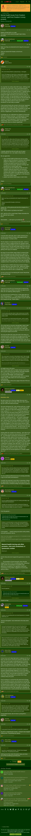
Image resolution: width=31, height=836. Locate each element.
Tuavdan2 (6, 780)
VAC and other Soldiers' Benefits (14, 780)
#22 (29, 44)
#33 (29, 583)
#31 (29, 462)
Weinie (3, 21)
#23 (29, 66)
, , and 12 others (13, 453)
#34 (29, 610)
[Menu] (2, 1)
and (7, 183)
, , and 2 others (13, 124)
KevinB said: (4, 748)
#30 (29, 394)
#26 (29, 233)
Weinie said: (4, 137)
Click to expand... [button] (15, 81)
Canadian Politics (14, 788)
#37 (29, 724)
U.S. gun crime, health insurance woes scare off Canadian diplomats (15, 786)
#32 (29, 495)
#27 (29, 286)
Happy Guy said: (5, 69)
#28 (29, 308)
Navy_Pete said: (5, 703)
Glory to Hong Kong (13, 411)
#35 (29, 655)
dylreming (6, 773)
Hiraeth (5, 794)
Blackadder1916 (7, 788)
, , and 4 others (11, 691)
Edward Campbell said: (6, 465)
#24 (29, 134)
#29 (29, 351)
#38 (29, 745)
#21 (29, 30)
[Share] (27, 30)
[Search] (29, 1)
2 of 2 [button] (19, 761)
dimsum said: (4, 498)
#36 (29, 700)
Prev (15, 761)
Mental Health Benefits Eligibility (13, 793)
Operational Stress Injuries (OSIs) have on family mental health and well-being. (16, 778)
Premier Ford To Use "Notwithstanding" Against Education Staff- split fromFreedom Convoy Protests (16, 800)
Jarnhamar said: (5, 311)
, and (10, 276)
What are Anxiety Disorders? (9, 515)
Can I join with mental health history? (14, 771)
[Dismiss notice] (28, 5)
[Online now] (3, 41)
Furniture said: (5, 354)
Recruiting (10, 773)
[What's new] (26, 1)
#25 (29, 193)
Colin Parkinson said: (6, 727)
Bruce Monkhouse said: (7, 196)
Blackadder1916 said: (6, 586)
